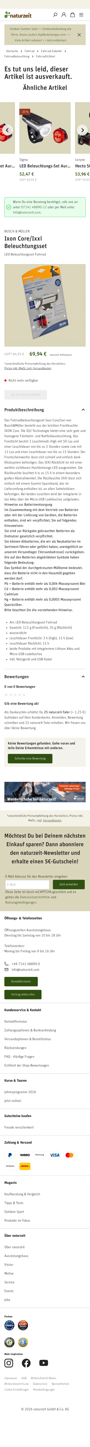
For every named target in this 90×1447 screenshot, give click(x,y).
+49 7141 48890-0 (26, 964)
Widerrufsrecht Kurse (16, 1383)
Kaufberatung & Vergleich (22, 1194)
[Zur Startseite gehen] (25, 15)
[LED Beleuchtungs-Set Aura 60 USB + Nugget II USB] (45, 128)
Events (9, 1291)
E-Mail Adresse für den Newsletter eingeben (36, 876)
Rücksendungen (15, 1048)
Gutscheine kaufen (17, 1116)
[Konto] (63, 14)
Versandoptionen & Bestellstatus (27, 1039)
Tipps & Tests (13, 1203)
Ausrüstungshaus (16, 1256)
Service (9, 1282)
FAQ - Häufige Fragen (19, 1056)
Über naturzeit (14, 1235)
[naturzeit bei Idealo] (9, 1325)
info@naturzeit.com (27, 212)
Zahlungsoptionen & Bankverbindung (30, 1030)
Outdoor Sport (14, 1211)
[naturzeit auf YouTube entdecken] (43, 1365)
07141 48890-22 (34, 207)
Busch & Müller (17, 231)
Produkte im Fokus (17, 1220)
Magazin (10, 1182)
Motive (9, 1273)
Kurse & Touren (15, 1080)
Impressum (10, 1378)
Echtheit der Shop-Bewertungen (26, 1065)
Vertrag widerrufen (23, 994)
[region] (45, 135)
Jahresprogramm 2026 (20, 1092)
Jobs (7, 1300)
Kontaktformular (21, 981)
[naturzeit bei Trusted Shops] (9, 1342)
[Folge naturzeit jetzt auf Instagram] (8, 1365)
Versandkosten (52, 820)
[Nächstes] (82, 130)
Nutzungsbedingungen (20, 902)
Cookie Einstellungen (16, 1389)
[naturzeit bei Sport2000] (23, 1325)
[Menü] (81, 14)
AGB (23, 1378)
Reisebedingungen (44, 1389)
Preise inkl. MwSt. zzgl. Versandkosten (27, 368)
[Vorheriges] (7, 130)
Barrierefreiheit (60, 1383)
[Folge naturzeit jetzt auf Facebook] (26, 1365)
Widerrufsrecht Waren (43, 1378)
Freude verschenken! (19, 1127)
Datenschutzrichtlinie (35, 897)
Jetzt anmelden (69, 884)
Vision (8, 1264)
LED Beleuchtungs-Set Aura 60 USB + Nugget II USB (44, 167)
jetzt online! (12, 1101)
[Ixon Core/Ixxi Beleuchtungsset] (45, 302)
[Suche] (55, 14)
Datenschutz (40, 1383)
